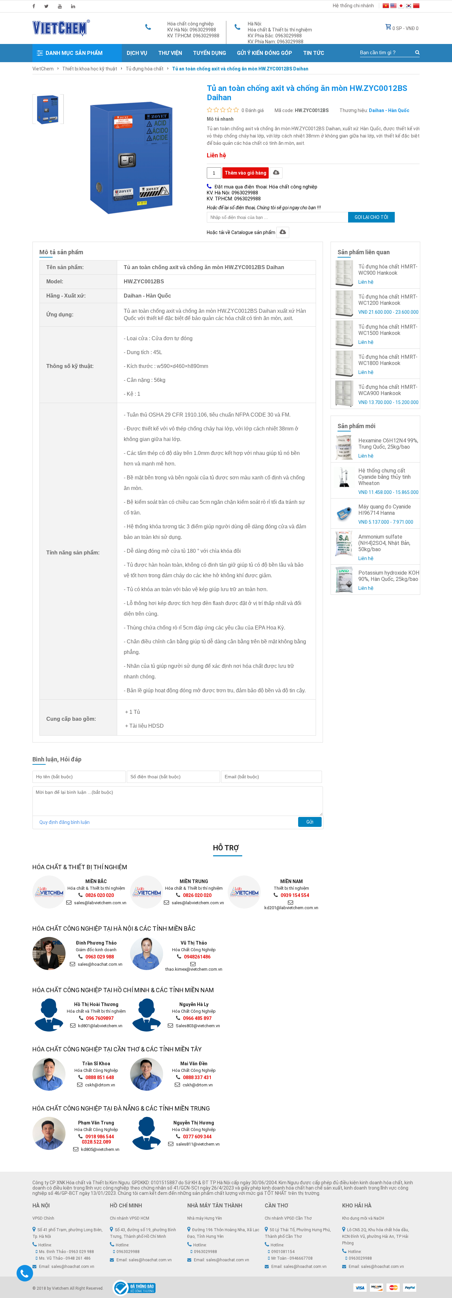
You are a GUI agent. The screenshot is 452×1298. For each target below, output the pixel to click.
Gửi (309, 822)
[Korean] (408, 6)
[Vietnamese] (386, 6)
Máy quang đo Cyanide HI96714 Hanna (384, 510)
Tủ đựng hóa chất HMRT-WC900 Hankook (388, 270)
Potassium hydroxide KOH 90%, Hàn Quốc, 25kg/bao (389, 576)
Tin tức (313, 53)
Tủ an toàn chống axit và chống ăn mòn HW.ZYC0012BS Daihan (240, 68)
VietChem (43, 68)
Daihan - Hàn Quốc (389, 110)
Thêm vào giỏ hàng (245, 173)
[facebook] (33, 6)
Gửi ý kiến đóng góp (264, 53)
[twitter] (46, 6)
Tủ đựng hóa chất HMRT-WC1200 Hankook (388, 300)
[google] (60, 6)
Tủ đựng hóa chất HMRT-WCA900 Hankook (388, 390)
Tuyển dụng (209, 53)
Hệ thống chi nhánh (353, 5)
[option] (48, 109)
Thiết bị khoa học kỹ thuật (89, 68)
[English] (393, 6)
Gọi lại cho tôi (371, 217)
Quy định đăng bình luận (64, 822)
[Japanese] (401, 6)
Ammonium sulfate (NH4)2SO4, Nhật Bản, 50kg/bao (384, 543)
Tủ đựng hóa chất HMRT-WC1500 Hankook (388, 330)
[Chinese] (416, 6)
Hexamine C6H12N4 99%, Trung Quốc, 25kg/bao (388, 443)
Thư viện (170, 53)
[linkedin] (73, 6)
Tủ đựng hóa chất (144, 68)
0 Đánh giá (253, 110)
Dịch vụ (137, 53)
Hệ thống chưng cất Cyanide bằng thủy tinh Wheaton (384, 476)
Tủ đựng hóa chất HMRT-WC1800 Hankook (388, 360)
